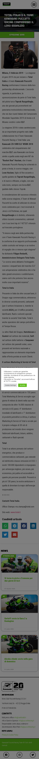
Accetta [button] (22, 385)
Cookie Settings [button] (10, 385)
